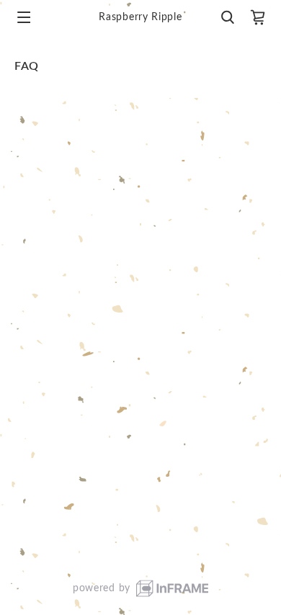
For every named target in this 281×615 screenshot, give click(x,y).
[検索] (227, 17)
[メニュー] (23, 17)
